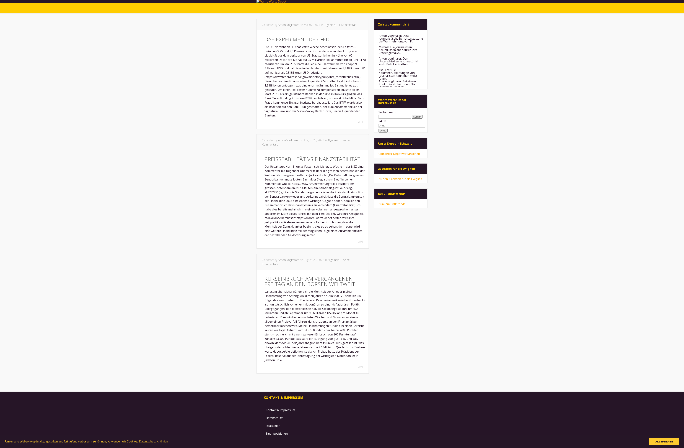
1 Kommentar (347, 25)
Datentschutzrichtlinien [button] (153, 441)
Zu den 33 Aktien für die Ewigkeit (400, 179)
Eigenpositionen (277, 434)
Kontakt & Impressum (280, 410)
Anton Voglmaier (288, 25)
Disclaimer (273, 426)
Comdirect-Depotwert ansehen (399, 154)
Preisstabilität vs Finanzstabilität (312, 159)
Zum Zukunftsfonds (392, 204)
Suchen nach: (387, 112)
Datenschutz (274, 418)
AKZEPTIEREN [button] (664, 441)
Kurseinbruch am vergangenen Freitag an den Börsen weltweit (310, 281)
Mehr (360, 122)
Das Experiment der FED (297, 39)
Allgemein (330, 25)
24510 (383, 121)
